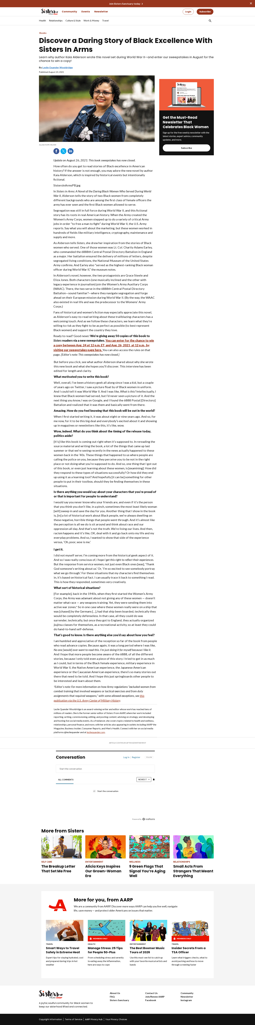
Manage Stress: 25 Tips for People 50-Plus (105, 950)
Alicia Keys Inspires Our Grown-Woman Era (103, 871)
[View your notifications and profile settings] (154, 779)
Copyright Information (50, 1019)
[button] (209, 20)
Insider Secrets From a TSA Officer (189, 950)
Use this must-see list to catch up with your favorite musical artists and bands (148, 961)
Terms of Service (73, 1019)
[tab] (66, 780)
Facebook (56, 151)
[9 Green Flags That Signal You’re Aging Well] (149, 846)
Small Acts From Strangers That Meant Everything (193, 871)
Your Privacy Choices (116, 1019)
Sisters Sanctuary (119, 1000)
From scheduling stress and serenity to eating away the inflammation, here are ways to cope (106, 961)
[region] (105, 789)
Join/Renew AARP (155, 996)
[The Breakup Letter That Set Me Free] (61, 846)
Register (136, 757)
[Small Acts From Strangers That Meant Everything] (193, 846)
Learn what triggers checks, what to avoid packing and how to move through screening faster (189, 961)
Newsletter (101, 11)
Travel (49, 944)
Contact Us (151, 993)
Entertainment (138, 944)
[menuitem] (42, 22)
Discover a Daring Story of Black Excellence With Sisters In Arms (125, 45)
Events (85, 11)
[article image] (186, 109)
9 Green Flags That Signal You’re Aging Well (147, 871)
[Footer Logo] (68, 994)
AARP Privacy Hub (94, 1019)
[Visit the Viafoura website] (148, 819)
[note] (97, 145)
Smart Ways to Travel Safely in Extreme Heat (63, 950)
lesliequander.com (96, 732)
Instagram (186, 1000)
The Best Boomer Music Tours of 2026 (147, 950)
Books (42, 32)
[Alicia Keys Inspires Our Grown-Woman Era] (105, 846)
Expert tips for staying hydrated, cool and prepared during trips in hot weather (64, 961)
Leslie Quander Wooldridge (57, 67)
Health (91, 944)
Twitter (63, 151)
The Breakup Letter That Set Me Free (58, 869)
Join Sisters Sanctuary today (124, 3)
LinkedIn (70, 151)
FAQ (112, 996)
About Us (115, 993)
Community (69, 11)
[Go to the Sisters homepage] (46, 12)
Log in (126, 757)
